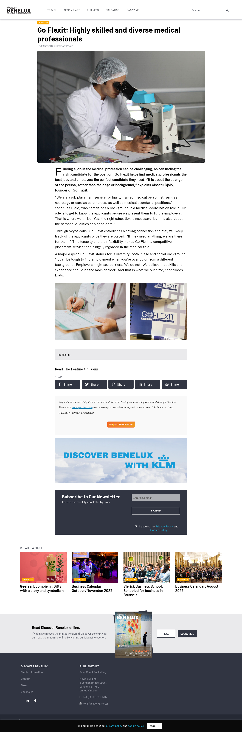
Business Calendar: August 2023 (196, 588)
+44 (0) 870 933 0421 (95, 703)
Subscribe (187, 633)
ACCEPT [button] (155, 726)
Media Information (32, 672)
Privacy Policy (164, 526)
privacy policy (114, 726)
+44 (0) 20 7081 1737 (95, 697)
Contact (25, 678)
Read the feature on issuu (76, 369)
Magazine (132, 10)
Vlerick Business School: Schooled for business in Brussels (143, 590)
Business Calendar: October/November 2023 (92, 588)
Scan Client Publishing (93, 672)
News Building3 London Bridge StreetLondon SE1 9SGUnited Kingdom (93, 684)
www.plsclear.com (82, 407)
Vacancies (27, 692)
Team (24, 685)
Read (166, 633)
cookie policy (136, 726)
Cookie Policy (158, 530)
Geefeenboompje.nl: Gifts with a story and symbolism (42, 588)
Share (68, 384)
